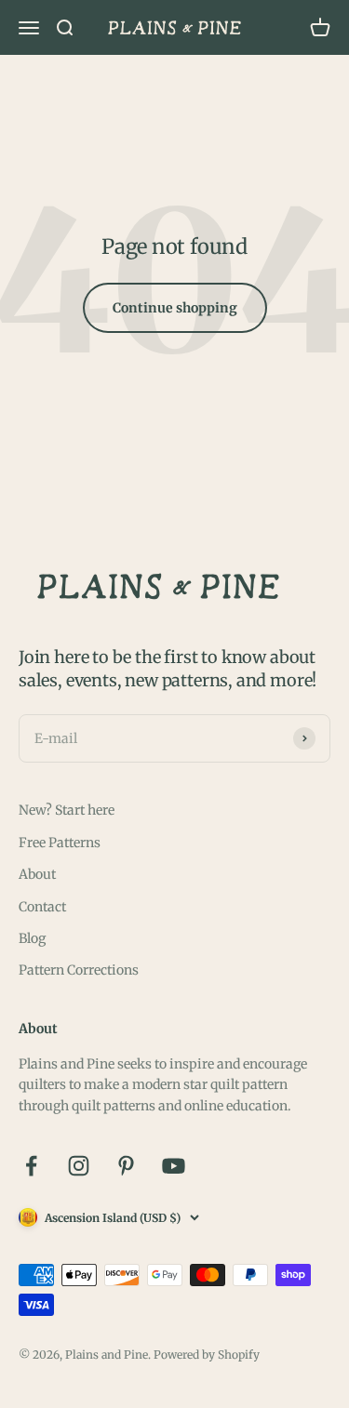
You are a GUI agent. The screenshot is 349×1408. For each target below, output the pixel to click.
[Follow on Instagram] (78, 1165)
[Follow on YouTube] (173, 1165)
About (37, 874)
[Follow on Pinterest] (126, 1165)
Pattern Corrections (79, 970)
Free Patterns (60, 842)
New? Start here (66, 810)
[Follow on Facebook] (31, 1165)
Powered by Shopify (207, 1355)
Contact (42, 906)
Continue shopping (175, 307)
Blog (32, 938)
